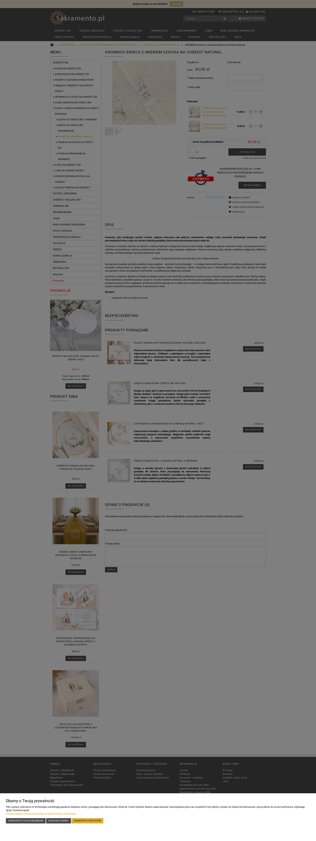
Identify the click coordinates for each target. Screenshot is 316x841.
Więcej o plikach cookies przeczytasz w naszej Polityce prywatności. (41, 813)
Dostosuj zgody (58, 820)
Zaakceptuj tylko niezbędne (25, 820)
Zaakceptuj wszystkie (87, 820)
